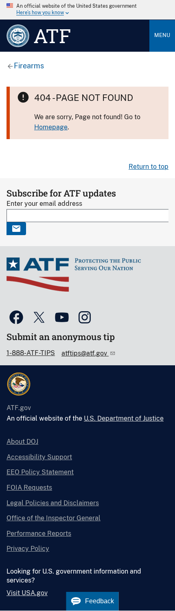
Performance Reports (39, 533)
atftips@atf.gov (85, 353)
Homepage (51, 127)
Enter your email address (44, 203)
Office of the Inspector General (54, 518)
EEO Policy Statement (40, 472)
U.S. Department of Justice (124, 418)
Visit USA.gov (27, 593)
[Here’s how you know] (87, 10)
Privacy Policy (28, 548)
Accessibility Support (39, 457)
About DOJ (22, 441)
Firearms (29, 65)
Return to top (148, 166)
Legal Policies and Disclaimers (53, 503)
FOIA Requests (29, 487)
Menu (162, 35)
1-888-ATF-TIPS (31, 353)
